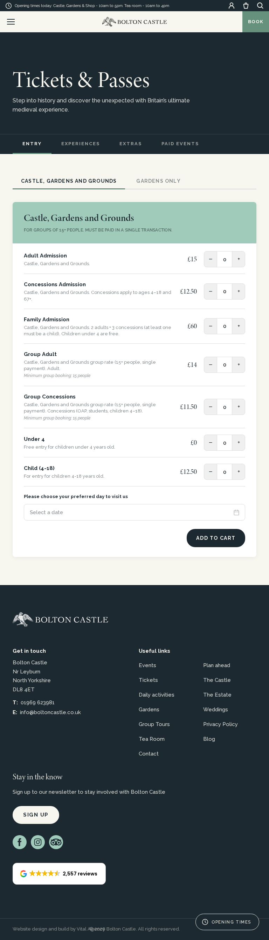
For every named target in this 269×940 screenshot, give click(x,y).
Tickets (148, 680)
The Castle (217, 680)
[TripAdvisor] (56, 842)
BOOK (255, 21)
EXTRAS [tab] (130, 143)
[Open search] (260, 5)
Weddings (215, 709)
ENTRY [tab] (32, 143)
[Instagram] (38, 842)
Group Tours (154, 724)
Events (147, 665)
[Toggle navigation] (11, 22)
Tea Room (152, 739)
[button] (59, 874)
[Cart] (246, 5)
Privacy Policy (220, 724)
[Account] (231, 5)
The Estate (217, 695)
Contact (149, 754)
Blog (209, 739)
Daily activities (156, 695)
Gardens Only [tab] (158, 181)
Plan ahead (216, 665)
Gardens (149, 709)
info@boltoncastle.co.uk (50, 712)
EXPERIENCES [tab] (80, 143)
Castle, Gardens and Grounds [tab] (69, 181)
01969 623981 (38, 702)
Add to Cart (216, 538)
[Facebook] (20, 842)
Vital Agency (91, 929)
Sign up (36, 815)
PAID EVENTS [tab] (180, 143)
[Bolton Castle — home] (60, 619)
